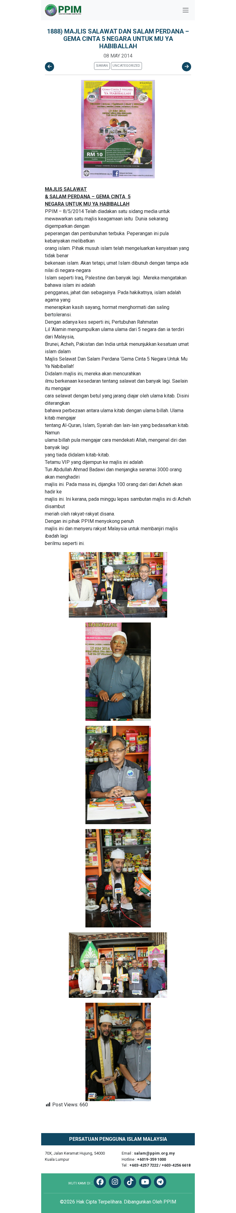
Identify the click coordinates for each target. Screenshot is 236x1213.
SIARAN (102, 66)
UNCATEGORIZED (126, 66)
